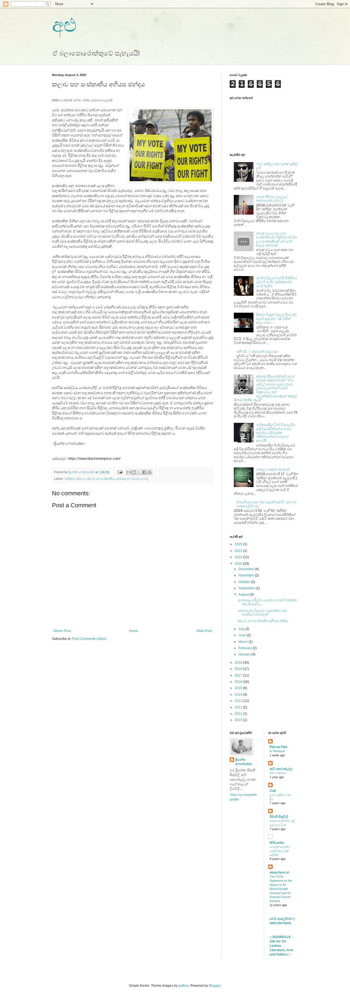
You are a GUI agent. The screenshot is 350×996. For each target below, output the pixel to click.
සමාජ (135, 478)
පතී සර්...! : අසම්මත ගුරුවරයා (257, 351)
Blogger (214, 986)
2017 (239, 675)
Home (133, 631)
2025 (239, 544)
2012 (239, 707)
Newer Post (62, 631)
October (244, 582)
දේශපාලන (123, 478)
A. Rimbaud (277, 751)
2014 (239, 694)
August (244, 594)
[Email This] (129, 472)
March (243, 642)
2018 (239, 669)
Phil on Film (278, 747)
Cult (273, 791)
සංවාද (144, 478)
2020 (239, 564)
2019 (239, 662)
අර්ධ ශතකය (278, 773)
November (246, 575)
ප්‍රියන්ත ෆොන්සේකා (243, 762)
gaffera (183, 986)
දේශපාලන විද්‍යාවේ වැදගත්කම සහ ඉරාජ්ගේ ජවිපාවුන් (262, 612)
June (242, 635)
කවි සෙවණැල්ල (281, 769)
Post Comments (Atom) (89, 639)
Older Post (204, 631)
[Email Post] (119, 472)
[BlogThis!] (134, 472)
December (246, 569)
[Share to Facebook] (144, 472)
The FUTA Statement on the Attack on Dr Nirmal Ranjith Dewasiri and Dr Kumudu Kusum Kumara (281, 889)
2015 (239, 688)
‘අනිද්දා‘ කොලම (75, 478)
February (245, 648)
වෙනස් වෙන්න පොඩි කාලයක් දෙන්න (280, 851)
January (244, 654)
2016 (239, 682)
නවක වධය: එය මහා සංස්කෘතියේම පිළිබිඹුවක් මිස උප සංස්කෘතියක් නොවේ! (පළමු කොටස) (276, 239)
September (247, 588)
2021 (239, 557)
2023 (239, 551)
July (241, 629)
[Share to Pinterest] (149, 472)
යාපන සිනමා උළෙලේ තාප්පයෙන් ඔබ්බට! (271, 199)
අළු (64, 25)
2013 (239, 701)
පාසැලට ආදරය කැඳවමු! (273, 469)
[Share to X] (139, 472)
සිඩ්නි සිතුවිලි (279, 817)
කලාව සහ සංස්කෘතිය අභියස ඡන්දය (263, 621)
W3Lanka (277, 843)
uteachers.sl (279, 872)
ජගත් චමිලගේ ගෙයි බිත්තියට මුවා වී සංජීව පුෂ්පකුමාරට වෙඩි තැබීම (276, 282)
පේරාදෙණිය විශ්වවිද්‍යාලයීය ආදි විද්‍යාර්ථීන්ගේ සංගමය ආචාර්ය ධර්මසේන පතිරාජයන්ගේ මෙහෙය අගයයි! (275, 433)
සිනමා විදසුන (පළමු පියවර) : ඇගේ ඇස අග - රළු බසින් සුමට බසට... (276, 318)
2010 (239, 720)
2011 (239, 714)
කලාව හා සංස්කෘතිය (100, 478)
